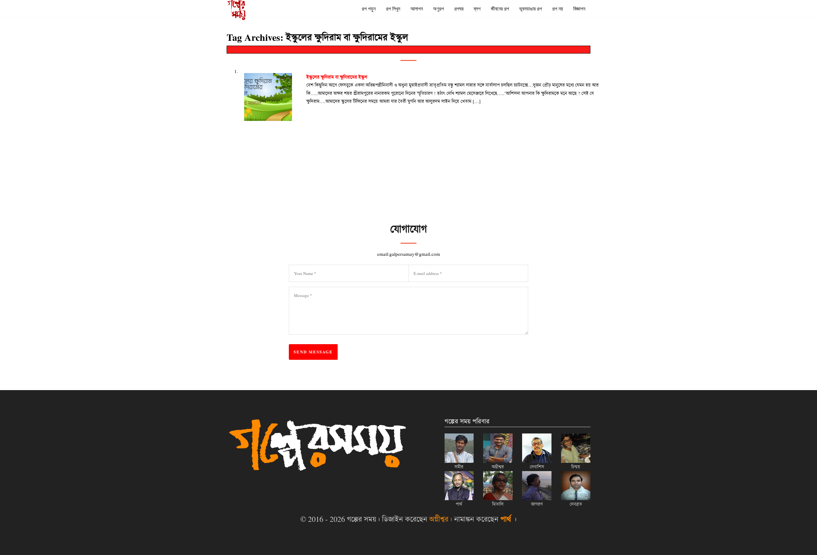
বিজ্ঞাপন (579, 8)
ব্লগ (477, 8)
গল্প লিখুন (393, 8)
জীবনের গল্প (500, 8)
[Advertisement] (443, 204)
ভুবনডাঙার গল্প (530, 8)
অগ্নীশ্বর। (440, 519)
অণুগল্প (438, 8)
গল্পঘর (458, 8)
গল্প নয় (557, 8)
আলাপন (416, 8)
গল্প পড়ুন (369, 8)
